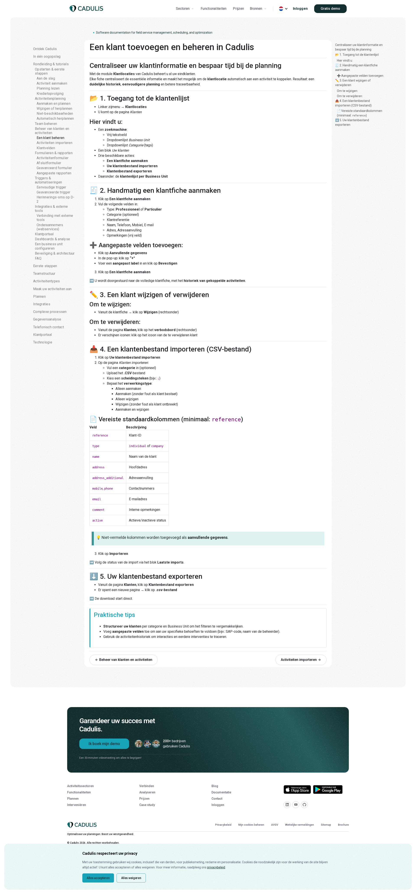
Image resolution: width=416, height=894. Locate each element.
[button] (185, 8)
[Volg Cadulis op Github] (304, 804)
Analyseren (147, 792)
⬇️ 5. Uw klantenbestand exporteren (352, 122)
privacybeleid (216, 867)
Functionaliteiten (213, 9)
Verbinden (146, 786)
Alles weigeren (131, 878)
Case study (147, 805)
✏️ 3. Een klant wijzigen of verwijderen (353, 83)
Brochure (343, 824)
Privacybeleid (223, 824)
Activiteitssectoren (80, 786)
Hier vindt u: (345, 60)
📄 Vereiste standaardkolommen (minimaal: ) (359, 113)
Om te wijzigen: (347, 91)
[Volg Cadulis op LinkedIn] (287, 804)
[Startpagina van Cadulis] (87, 8)
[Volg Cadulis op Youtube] (295, 804)
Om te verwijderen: (350, 96)
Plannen (73, 798)
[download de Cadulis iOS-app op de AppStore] (297, 789)
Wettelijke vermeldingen (299, 824)
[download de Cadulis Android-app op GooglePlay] (328, 789)
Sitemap (326, 824)
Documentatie (221, 792)
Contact (216, 798)
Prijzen (238, 9)
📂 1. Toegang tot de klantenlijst (357, 54)
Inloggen (300, 9)
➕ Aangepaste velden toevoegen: (360, 75)
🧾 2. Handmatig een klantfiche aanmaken (356, 68)
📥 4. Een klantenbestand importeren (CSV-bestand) (353, 103)
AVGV (274, 824)
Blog (214, 786)
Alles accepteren (98, 878)
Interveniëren (76, 805)
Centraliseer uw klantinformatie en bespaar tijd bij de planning (359, 47)
